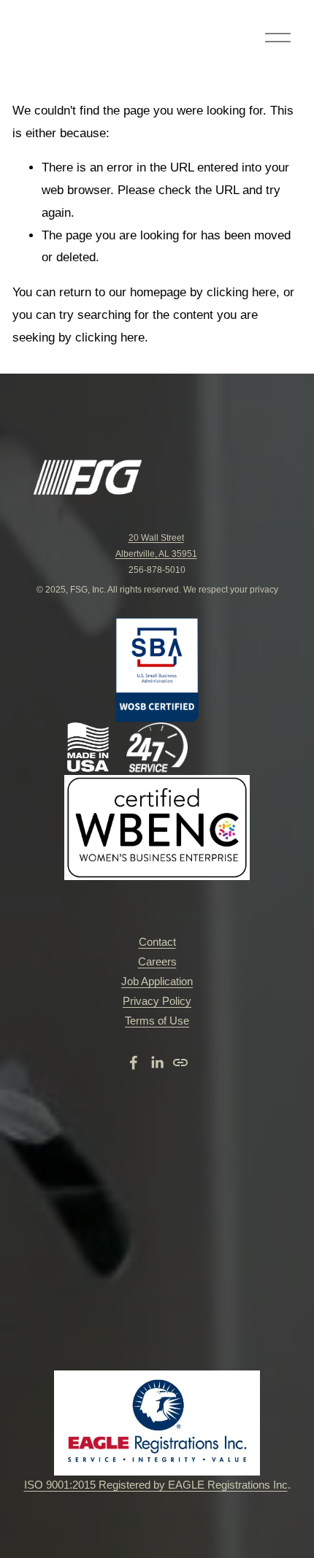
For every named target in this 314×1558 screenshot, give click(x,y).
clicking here (241, 292)
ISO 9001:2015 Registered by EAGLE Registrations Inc (156, 1484)
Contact (157, 942)
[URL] (180, 1062)
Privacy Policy (157, 1001)
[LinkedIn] (157, 1062)
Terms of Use (157, 1020)
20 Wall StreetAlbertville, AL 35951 (156, 546)
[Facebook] (133, 1062)
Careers (157, 961)
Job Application (157, 981)
